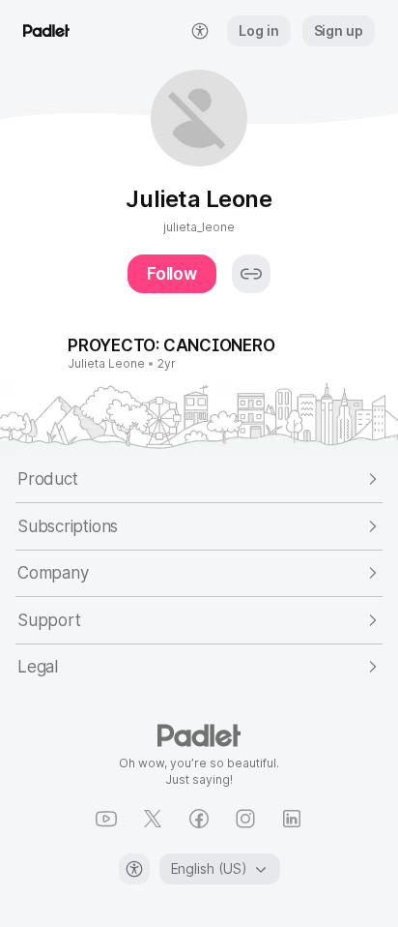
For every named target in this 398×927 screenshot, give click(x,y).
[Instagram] (245, 818)
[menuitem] (200, 30)
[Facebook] (199, 818)
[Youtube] (106, 818)
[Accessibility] (134, 868)
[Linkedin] (291, 818)
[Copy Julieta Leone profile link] (251, 273)
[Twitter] (152, 818)
